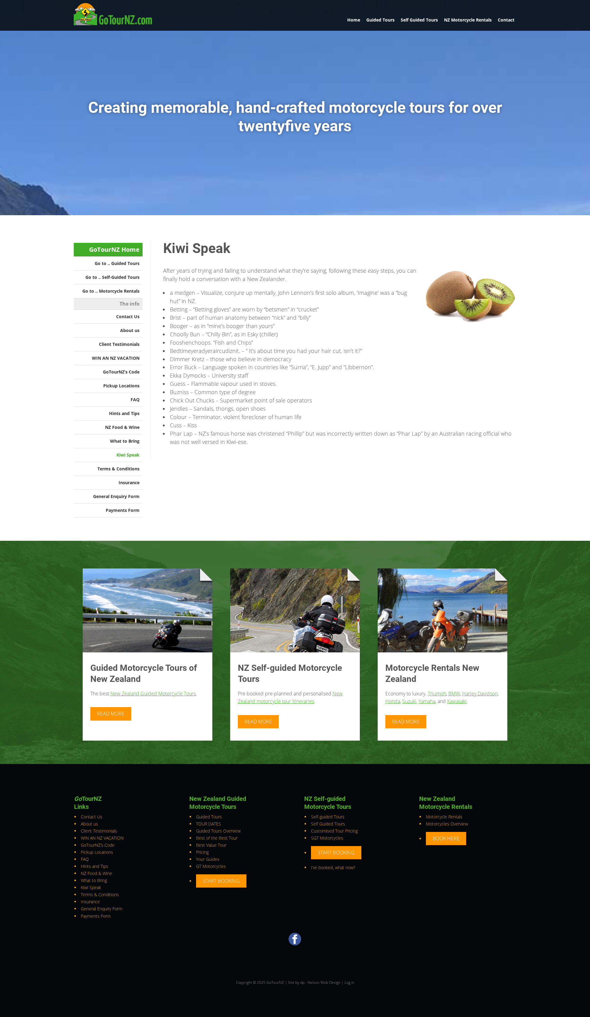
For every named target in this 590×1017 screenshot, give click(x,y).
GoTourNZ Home (114, 249)
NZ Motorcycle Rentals (468, 20)
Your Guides (207, 859)
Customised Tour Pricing (334, 831)
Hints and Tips (124, 413)
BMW (454, 693)
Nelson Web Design (324, 982)
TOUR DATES (208, 824)
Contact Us (128, 316)
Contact (506, 20)
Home (353, 20)
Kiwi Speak (128, 455)
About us (130, 330)
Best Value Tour (211, 845)
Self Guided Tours (419, 20)
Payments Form (123, 510)
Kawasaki (457, 701)
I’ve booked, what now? (333, 867)
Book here (446, 838)
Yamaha (427, 701)
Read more (110, 713)
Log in (349, 982)
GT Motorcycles (211, 866)
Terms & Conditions (118, 469)
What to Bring (125, 441)
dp (302, 982)
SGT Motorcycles (327, 838)
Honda (392, 701)
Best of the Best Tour (217, 838)
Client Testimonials (119, 344)
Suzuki (409, 701)
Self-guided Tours (327, 817)
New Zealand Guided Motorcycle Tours (153, 693)
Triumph (437, 693)
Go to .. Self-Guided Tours (112, 277)
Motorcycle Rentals (444, 817)
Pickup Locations (121, 386)
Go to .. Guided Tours (117, 263)
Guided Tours (380, 20)
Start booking (221, 880)
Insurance (129, 482)
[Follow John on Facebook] (295, 944)
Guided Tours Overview (218, 831)
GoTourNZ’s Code (121, 372)
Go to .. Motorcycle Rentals (111, 291)
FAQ (135, 399)
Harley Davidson (480, 693)
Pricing (202, 852)
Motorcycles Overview (447, 824)
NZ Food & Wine (122, 427)
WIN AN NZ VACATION (116, 358)
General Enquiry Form (116, 496)
